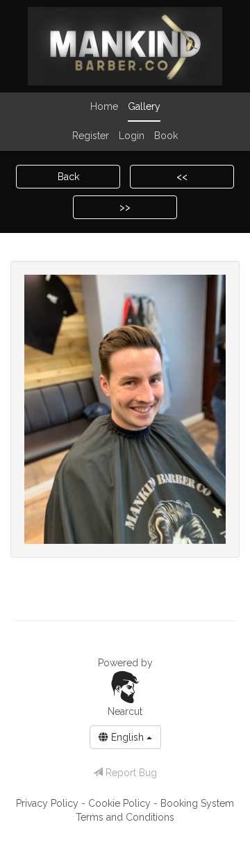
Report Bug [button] (130, 772)
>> (125, 207)
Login (131, 135)
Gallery (144, 106)
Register (90, 135)
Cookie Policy (120, 803)
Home (104, 106)
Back (68, 176)
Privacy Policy (48, 803)
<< (182, 176)
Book (166, 135)
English (127, 737)
